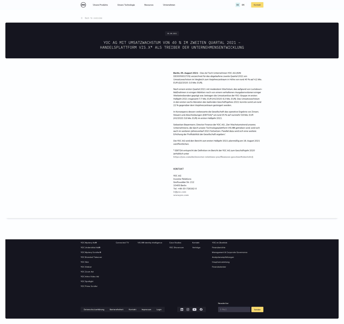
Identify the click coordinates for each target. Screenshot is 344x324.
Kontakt (257, 5)
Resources (148, 5)
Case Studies (175, 242)
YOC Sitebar (86, 267)
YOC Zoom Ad (87, 271)
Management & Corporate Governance (229, 252)
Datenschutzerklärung (94, 309)
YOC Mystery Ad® (89, 242)
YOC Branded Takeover (91, 257)
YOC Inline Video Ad (90, 276)
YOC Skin (85, 262)
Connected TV (122, 242)
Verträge (196, 247)
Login (159, 309)
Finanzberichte (218, 247)
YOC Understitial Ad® (91, 247)
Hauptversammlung (221, 262)
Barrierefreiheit (116, 309)
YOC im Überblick (219, 242)
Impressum (146, 309)
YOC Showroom (176, 247)
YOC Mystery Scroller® (91, 252)
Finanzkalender (219, 267)
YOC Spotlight (87, 281)
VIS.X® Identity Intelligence (150, 242)
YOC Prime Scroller (89, 286)
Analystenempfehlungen (223, 257)
